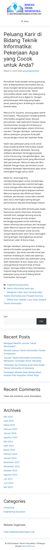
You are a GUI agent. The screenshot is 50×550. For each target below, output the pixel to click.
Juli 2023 (8, 479)
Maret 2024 (9, 450)
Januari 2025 (10, 433)
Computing (9, 507)
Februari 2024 (10, 454)
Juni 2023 (8, 483)
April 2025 (9, 421)
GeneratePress (28, 546)
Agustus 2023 (10, 474)
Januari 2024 (10, 458)
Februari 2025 (10, 429)
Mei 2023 (8, 487)
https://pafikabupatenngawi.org (19, 532)
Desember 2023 (11, 462)
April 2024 (9, 446)
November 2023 (12, 466)
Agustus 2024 (10, 437)
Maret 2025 (9, 425)
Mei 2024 (8, 441)
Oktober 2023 (10, 470)
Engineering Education (18, 285)
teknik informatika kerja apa (20, 288)
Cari (6, 316)
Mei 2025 (8, 417)
